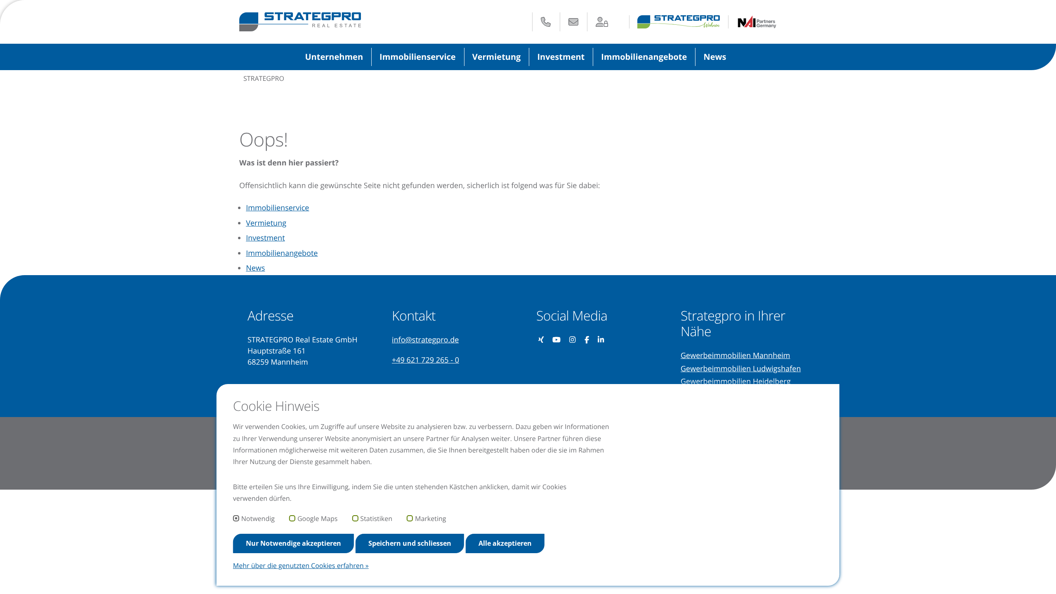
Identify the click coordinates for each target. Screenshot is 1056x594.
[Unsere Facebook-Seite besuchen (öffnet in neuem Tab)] (587, 340)
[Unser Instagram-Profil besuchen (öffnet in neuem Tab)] (572, 340)
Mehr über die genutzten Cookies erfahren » (301, 565)
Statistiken (376, 519)
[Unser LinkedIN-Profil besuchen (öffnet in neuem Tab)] (601, 340)
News (714, 56)
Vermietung (496, 56)
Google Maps (317, 519)
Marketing (430, 519)
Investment (561, 56)
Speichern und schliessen (409, 543)
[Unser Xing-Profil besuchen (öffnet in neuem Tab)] (541, 340)
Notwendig (258, 519)
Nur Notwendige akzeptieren (293, 543)
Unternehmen (334, 56)
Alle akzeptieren (505, 543)
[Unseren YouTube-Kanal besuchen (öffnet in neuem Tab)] (556, 340)
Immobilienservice (418, 56)
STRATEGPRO (263, 78)
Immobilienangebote (644, 56)
